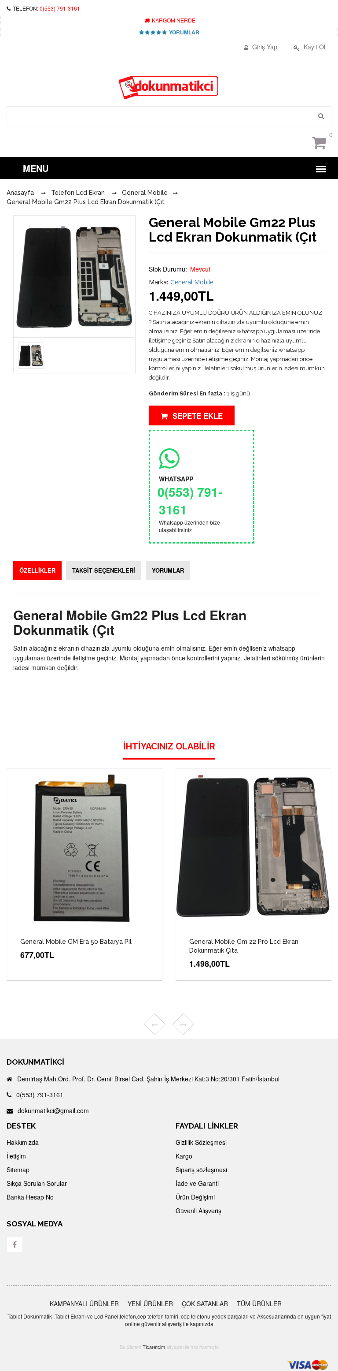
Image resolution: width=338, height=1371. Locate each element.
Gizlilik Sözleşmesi (201, 1142)
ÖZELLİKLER (37, 570)
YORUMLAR (183, 32)
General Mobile (191, 282)
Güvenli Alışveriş (198, 1210)
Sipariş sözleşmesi (201, 1169)
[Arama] (321, 116)
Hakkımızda (23, 1142)
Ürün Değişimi (195, 1196)
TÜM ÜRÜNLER (259, 1303)
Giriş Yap (263, 46)
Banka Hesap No (30, 1196)
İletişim (16, 1155)
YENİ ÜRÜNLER (150, 1303)
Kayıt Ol (313, 46)
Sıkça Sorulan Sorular (37, 1183)
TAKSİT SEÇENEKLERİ (103, 570)
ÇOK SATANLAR (205, 1303)
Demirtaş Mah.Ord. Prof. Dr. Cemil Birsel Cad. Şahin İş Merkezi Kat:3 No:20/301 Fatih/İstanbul (147, 1078)
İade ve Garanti (197, 1183)
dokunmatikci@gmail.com (52, 1110)
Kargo (184, 1155)
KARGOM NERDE (173, 20)
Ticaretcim (154, 1346)
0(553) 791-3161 (60, 8)
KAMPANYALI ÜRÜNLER (84, 1303)
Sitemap (18, 1169)
